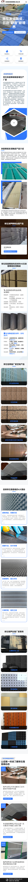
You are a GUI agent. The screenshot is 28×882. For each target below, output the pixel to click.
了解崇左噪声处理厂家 (20, 32)
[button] (24, 242)
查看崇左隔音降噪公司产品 (9, 251)
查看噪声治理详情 (7, 873)
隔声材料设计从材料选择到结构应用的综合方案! (13, 863)
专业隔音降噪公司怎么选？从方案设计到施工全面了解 (13, 825)
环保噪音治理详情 (7, 798)
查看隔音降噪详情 (7, 837)
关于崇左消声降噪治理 (8, 32)
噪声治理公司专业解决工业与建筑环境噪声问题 (13, 788)
